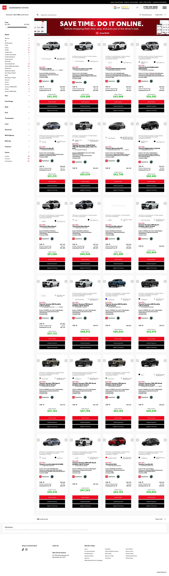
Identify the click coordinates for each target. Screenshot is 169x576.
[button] (66, 44)
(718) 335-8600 (150, 7)
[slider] (6, 27)
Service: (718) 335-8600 (131, 2)
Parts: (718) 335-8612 (145, 2)
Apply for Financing (52, 110)
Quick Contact (52, 102)
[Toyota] (4, 8)
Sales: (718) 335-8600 (117, 2)
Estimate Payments (52, 106)
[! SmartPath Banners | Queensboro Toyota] (101, 27)
